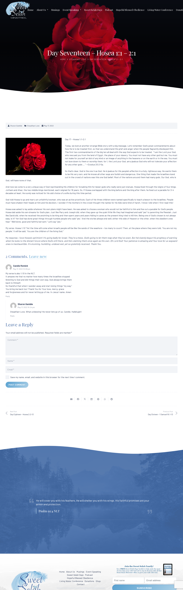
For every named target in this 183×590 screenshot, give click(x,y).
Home (63, 59)
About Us (70, 571)
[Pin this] (98, 399)
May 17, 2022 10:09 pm (21, 269)
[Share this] (78, 399)
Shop (98, 581)
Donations (89, 581)
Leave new (38, 256)
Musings (80, 571)
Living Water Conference (71, 581)
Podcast (89, 575)
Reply (8, 296)
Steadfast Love (77, 59)
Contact (81, 584)
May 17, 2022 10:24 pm (26, 307)
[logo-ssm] (18, 10)
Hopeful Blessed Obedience (80, 578)
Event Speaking (93, 571)
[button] (47, 10)
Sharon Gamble (16, 126)
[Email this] (71, 399)
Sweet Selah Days (75, 575)
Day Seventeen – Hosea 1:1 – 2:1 (106, 59)
